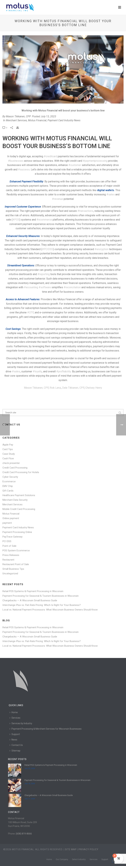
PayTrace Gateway (12, 536)
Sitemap (15, 750)
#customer (74, 165)
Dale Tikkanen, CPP (73, 387)
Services (15, 717)
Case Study (8, 453)
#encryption (101, 249)
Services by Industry (21, 723)
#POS (16, 219)
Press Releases (10, 555)
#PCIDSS (47, 249)
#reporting (44, 274)
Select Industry (79, 859)
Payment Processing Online (17, 532)
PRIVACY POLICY (88, 849)
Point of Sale (9, 545)
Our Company (62, 859)
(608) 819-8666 (24, 833)
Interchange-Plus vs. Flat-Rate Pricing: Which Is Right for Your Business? (41, 605)
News (14, 739)
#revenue (57, 198)
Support (15, 734)
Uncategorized (10, 573)
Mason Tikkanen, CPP (18, 116)
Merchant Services (16, 120)
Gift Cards (7, 490)
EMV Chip (7, 486)
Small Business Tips (13, 568)
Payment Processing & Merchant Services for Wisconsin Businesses (46, 728)
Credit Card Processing (14, 467)
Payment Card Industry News (64, 120)
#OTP (30, 312)
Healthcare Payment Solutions (18, 495)
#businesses (15, 160)
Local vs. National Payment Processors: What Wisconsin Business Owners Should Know (50, 609)
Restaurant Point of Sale (15, 564)
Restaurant (8, 559)
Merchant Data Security (15, 499)
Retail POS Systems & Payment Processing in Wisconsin (32, 591)
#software (45, 287)
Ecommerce (9, 481)
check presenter (11, 463)
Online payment (10, 518)
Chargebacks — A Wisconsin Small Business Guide (29, 600)
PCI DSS (6, 541)
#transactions (85, 210)
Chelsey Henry (93, 387)
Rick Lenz (55, 387)
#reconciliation (72, 287)
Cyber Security (10, 476)
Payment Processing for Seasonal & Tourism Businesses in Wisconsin (40, 595)
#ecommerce (44, 219)
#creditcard (50, 156)
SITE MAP (71, 849)
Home (14, 712)
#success (24, 169)
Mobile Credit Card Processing (18, 509)
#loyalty (37, 371)
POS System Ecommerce (16, 550)
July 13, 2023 (48, 116)
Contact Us (17, 745)
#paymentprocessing (95, 160)
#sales (110, 194)
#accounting (31, 287)
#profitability (63, 371)
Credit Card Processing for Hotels (20, 472)
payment (7, 522)
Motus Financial (37, 120)
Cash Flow (8, 458)
